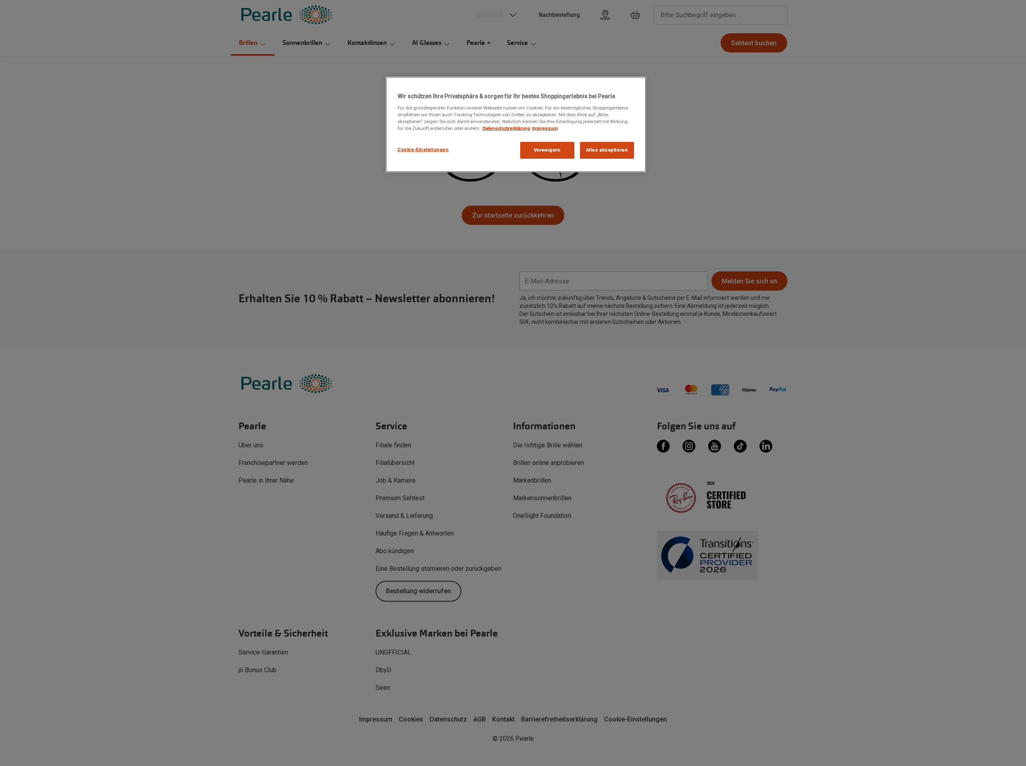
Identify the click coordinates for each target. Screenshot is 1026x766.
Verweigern (547, 150)
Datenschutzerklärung (506, 128)
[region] (516, 124)
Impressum (545, 128)
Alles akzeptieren (607, 150)
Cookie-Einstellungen (423, 149)
